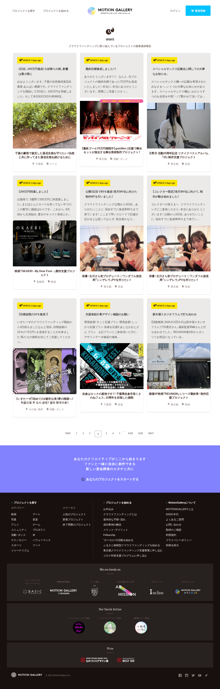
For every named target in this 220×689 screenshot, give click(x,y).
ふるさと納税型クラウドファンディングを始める (130, 545)
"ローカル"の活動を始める (118, 540)
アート (36, 514)
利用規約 (171, 535)
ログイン (175, 11)
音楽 (35, 519)
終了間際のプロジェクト (76, 524)
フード (36, 545)
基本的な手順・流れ (114, 519)
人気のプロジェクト (74, 514)
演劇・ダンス (18, 535)
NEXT (151, 433)
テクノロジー (19, 540)
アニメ (15, 524)
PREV (68, 433)
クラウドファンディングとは (120, 514)
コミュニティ (19, 530)
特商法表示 (172, 545)
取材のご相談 (173, 530)
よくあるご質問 (175, 519)
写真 (13, 519)
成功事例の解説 (112, 524)
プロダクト (39, 530)
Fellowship (109, 535)
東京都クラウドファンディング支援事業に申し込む (130, 550)
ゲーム (36, 524)
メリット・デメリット (115, 530)
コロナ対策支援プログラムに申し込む (125, 555)
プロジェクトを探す (23, 11)
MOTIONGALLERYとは (179, 509)
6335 (140, 433)
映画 (13, 514)
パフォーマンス (42, 540)
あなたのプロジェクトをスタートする (112, 479)
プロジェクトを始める (56, 11)
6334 (130, 433)
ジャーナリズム (20, 550)
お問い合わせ (173, 524)
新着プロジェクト (73, 519)
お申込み (108, 509)
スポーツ (16, 545)
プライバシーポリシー (179, 540)
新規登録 (200, 11)
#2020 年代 (172, 514)
